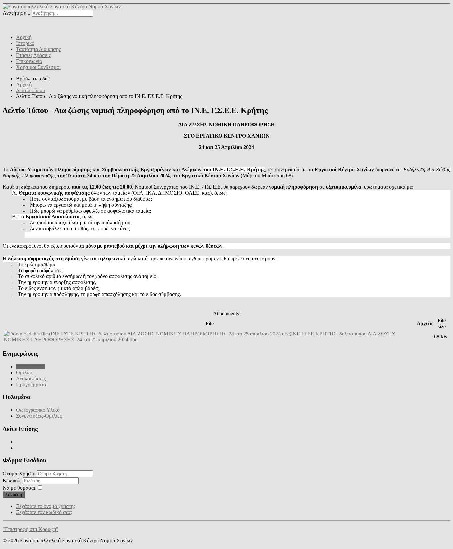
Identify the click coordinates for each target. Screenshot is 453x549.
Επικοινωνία (29, 61)
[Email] (46, 22)
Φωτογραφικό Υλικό (38, 410)
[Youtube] (33, 22)
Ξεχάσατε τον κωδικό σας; (44, 512)
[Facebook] (8, 22)
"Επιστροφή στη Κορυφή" (30, 529)
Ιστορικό (25, 43)
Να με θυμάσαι (19, 488)
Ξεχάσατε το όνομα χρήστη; (45, 506)
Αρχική (24, 37)
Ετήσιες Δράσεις (33, 55)
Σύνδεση (13, 494)
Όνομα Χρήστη (19, 473)
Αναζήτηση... (16, 13)
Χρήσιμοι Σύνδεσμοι (38, 67)
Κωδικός (13, 480)
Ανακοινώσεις (31, 378)
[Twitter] (21, 22)
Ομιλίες (24, 372)
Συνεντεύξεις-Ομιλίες (39, 416)
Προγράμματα (31, 384)
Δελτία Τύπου (30, 366)
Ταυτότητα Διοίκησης (38, 49)
